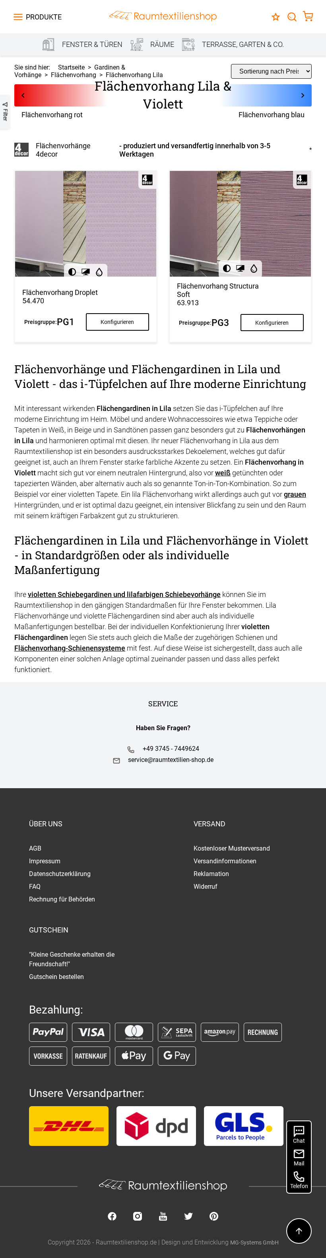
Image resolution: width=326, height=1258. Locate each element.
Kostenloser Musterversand (232, 848)
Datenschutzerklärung (60, 874)
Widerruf (205, 886)
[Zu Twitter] (188, 1217)
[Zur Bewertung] (275, 17)
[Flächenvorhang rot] (72, 95)
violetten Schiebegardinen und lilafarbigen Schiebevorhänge (124, 594)
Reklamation (211, 874)
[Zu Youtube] (163, 1217)
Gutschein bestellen (56, 977)
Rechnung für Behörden (62, 899)
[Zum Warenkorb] (308, 17)
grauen (295, 494)
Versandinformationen (225, 861)
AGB (35, 848)
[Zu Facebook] (112, 1217)
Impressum (44, 861)
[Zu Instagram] (137, 1217)
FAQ (35, 886)
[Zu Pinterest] (214, 1217)
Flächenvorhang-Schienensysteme (69, 648)
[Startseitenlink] (163, 16)
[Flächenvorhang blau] (253, 95)
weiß (223, 473)
